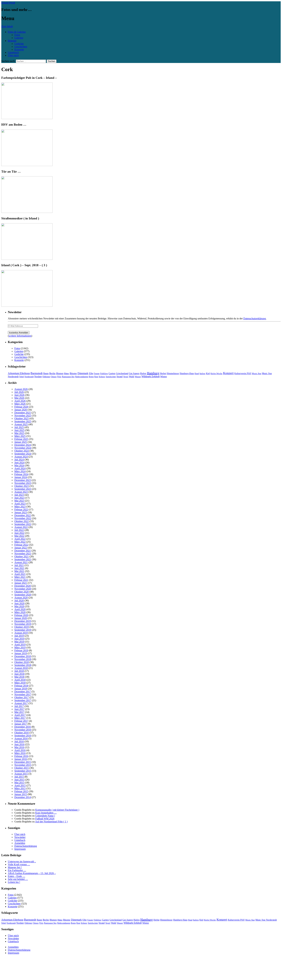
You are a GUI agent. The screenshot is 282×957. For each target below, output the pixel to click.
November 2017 (22, 694)
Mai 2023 (19, 500)
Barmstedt (37, 373)
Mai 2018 (19, 676)
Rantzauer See (68, 376)
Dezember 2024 (22, 445)
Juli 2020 (19, 600)
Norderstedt (29, 376)
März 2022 (20, 541)
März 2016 (20, 753)
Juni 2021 (19, 568)
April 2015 (20, 785)
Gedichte (19, 43)
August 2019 (21, 632)
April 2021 (20, 574)
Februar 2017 (21, 721)
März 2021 (20, 577)
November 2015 (22, 765)
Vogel (125, 376)
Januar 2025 (20, 442)
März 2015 (20, 788)
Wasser (138, 376)
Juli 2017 (19, 706)
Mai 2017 (19, 712)
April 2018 (20, 679)
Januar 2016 (20, 759)
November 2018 (22, 659)
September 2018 (22, 665)
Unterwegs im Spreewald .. (22, 861)
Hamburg (153, 373)
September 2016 (22, 735)
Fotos (17, 34)
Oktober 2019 (21, 627)
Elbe (91, 373)
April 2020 (20, 609)
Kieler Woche (216, 373)
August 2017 (21, 703)
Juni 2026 (19, 395)
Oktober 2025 (21, 418)
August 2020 (21, 597)
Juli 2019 (19, 635)
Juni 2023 (19, 497)
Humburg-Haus (187, 373)
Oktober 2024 (21, 450)
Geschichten (20, 46)
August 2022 (21, 527)
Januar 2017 (20, 723)
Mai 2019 (19, 641)
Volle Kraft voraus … (19, 864)
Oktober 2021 (21, 556)
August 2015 (21, 773)
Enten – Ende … (16, 876)
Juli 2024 (19, 459)
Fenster (97, 373)
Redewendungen (81, 376)
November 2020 (22, 588)
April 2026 (20, 400)
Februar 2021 (21, 580)
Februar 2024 (21, 474)
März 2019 (20, 647)
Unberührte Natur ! (45, 815)
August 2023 (21, 491)
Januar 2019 (20, 653)
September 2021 (22, 559)
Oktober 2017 (21, 697)
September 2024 (22, 453)
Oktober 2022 (21, 521)
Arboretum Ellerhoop (19, 373)
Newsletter (19, 837)
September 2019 (22, 629)
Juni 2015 (19, 779)
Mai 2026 (19, 398)
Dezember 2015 (22, 762)
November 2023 (22, 483)
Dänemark (83, 373)
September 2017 (22, 700)
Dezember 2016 (22, 726)
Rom (96, 376)
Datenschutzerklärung (254, 318)
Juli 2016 (19, 741)
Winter (163, 376)
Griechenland (122, 373)
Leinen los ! (14, 882)
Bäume (73, 373)
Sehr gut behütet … (18, 879)
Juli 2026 (19, 392)
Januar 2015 (20, 794)
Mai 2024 (19, 465)
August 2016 (21, 738)
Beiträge (12, 40)
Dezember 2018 (22, 656)
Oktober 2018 (21, 662)
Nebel (21, 376)
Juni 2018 (19, 674)
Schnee (102, 376)
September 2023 (22, 489)
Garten (112, 373)
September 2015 (22, 770)
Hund (197, 373)
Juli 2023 (19, 494)
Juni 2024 (19, 462)
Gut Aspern (134, 373)
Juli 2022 (19, 530)
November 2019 (22, 624)
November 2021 (22, 553)
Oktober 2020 (21, 591)
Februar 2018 (21, 685)
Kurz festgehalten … (46, 812)
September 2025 (22, 421)
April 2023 (20, 503)
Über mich (13, 55)
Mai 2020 (19, 606)
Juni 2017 (19, 709)
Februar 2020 (21, 615)
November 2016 (22, 729)
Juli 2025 (19, 427)
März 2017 (20, 718)
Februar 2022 (21, 544)
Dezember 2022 (22, 515)
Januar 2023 (20, 512)
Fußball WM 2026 (44, 818)
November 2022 (22, 518)
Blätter (66, 373)
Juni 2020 (19, 603)
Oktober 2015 (21, 767)
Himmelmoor (173, 373)
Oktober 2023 (21, 486)
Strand (120, 376)
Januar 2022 (20, 547)
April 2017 (20, 715)
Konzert (228, 373)
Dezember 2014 (22, 797)
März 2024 (20, 471)
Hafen (143, 373)
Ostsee (54, 376)
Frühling (104, 373)
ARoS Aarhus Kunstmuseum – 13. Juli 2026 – (32, 873)
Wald (131, 376)
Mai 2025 (19, 433)
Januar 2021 (20, 583)
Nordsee (38, 376)
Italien (202, 373)
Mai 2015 (19, 782)
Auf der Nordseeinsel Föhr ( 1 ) (51, 821)
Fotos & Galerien (17, 32)
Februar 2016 (21, 756)
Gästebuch (13, 52)
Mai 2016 (19, 747)
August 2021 (21, 562)
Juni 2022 (19, 533)
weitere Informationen (20, 335)
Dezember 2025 (22, 412)
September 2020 (22, 594)
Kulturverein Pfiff (242, 373)
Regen (91, 376)
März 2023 (20, 506)
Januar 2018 (20, 688)
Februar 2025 (21, 439)
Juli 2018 (19, 671)
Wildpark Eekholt (150, 376)
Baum (46, 373)
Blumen (59, 373)
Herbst (163, 373)
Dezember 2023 (22, 480)
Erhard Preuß (8, 2)
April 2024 (20, 468)
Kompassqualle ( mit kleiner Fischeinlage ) (57, 809)
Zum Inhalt (7, 26)
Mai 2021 (19, 571)
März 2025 (20, 436)
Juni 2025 (19, 430)
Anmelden (19, 843)
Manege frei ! (15, 867)
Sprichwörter (111, 376)
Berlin (52, 373)
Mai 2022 (19, 536)
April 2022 (20, 538)
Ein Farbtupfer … (17, 870)
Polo (59, 376)
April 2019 (20, 644)
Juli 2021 (19, 565)
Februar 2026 (21, 406)
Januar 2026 (20, 409)
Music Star (256, 373)
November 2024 (22, 447)
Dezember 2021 (22, 550)
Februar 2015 (21, 791)
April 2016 (20, 750)
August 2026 (21, 389)
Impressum (20, 849)
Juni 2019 (19, 638)
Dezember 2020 (22, 585)
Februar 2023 (21, 509)
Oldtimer (46, 376)
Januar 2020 (20, 618)
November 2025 (22, 415)
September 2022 (22, 524)
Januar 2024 (20, 477)
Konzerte (19, 49)
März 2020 (20, 612)
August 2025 (21, 424)
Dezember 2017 (22, 691)
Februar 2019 (21, 650)
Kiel (208, 373)
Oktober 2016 (21, 732)
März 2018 (20, 682)
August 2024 (21, 456)
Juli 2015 (19, 776)
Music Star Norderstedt (266, 920)
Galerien (18, 37)
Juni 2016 (19, 744)
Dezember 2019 (22, 621)
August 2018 (21, 668)
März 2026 (20, 403)
